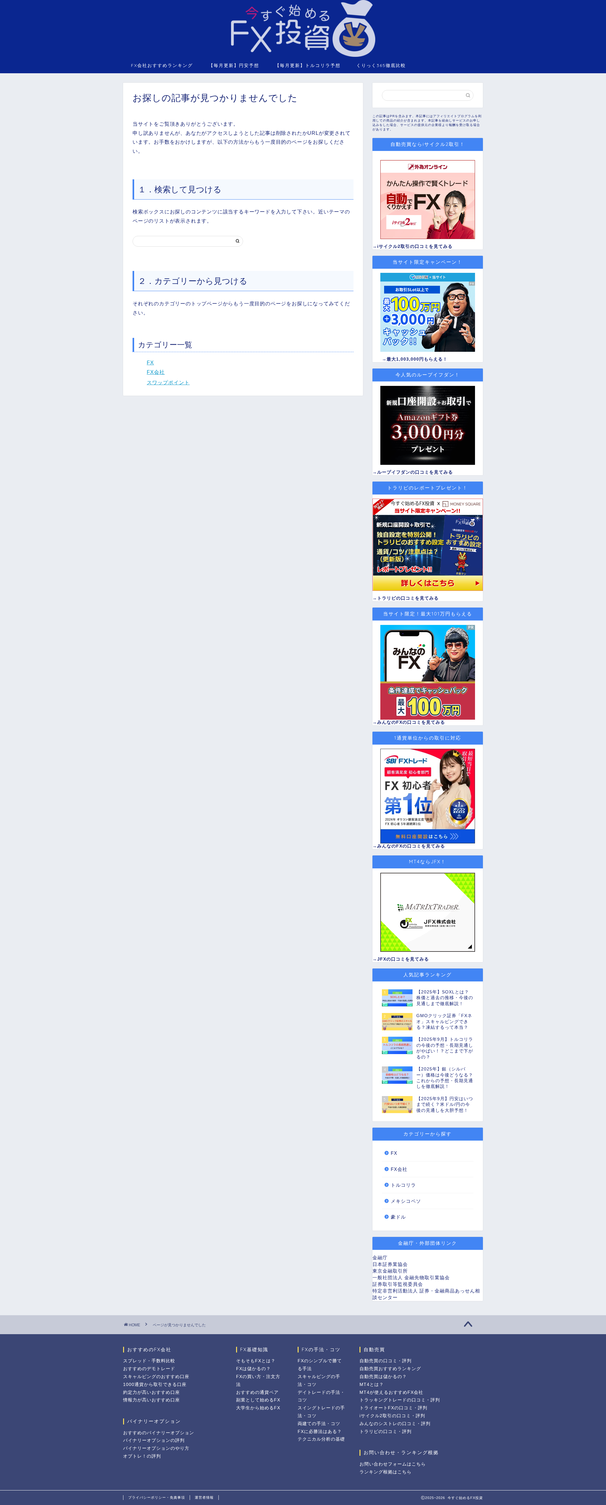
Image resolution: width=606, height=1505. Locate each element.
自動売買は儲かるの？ (383, 1376)
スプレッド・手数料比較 (149, 1360)
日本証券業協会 (390, 1264)
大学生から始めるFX (258, 1408)
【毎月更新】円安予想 (234, 65)
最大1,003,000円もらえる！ (417, 359)
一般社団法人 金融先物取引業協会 (411, 1277)
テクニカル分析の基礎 (321, 1439)
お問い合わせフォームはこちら (392, 1464)
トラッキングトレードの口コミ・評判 (399, 1400)
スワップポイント (168, 382)
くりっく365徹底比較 (381, 65)
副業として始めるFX (258, 1400)
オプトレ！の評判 (142, 1456)
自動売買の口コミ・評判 (385, 1360)
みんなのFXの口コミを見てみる (411, 722)
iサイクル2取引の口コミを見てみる (415, 246)
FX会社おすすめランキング (162, 65)
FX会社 (156, 372)
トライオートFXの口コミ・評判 (393, 1408)
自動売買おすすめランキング (390, 1368)
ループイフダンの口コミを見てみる (415, 472)
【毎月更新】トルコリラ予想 (308, 65)
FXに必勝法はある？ (320, 1431)
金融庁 (380, 1257)
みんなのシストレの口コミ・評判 (395, 1423)
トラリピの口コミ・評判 (385, 1431)
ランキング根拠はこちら (385, 1472)
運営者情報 (204, 1497)
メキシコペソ (406, 1201)
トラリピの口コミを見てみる (408, 598)
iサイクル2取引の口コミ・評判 (392, 1415)
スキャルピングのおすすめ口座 (156, 1376)
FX (150, 362)
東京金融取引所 (390, 1271)
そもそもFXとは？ (256, 1360)
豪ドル (398, 1217)
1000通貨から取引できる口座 (155, 1384)
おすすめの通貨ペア (257, 1392)
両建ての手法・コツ (319, 1423)
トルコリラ (403, 1185)
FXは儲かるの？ (253, 1368)
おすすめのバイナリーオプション (158, 1432)
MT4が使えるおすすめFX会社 (391, 1392)
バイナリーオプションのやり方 (156, 1448)
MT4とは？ (371, 1384)
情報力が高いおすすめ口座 (151, 1400)
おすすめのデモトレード (149, 1368)
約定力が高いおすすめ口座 (151, 1392)
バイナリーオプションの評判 (154, 1440)
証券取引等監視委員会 (397, 1284)
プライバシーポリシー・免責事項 (156, 1497)
